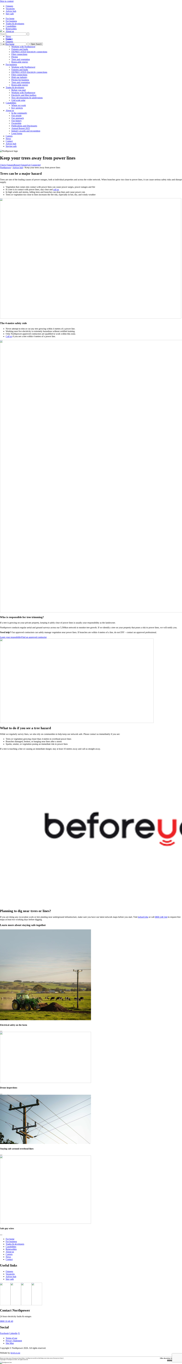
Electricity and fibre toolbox (23, 95)
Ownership (16, 123)
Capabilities (11, 26)
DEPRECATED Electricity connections (29, 52)
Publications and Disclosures (24, 126)
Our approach (17, 118)
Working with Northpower (23, 46)
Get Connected (34, 165)
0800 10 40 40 (6, 1321)
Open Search (36, 44)
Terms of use (11, 1338)
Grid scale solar (18, 100)
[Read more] (1, 1031)
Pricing (14, 57)
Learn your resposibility (10, 637)
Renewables (11, 29)
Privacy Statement (14, 1340)
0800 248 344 (161, 917)
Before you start (18, 90)
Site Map (10, 1343)
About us (10, 31)
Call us (9, 336)
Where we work (18, 105)
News (8, 36)
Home (8, 39)
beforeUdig (143, 917)
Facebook (4, 1333)
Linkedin (13, 1333)
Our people (16, 115)
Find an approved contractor (34, 637)
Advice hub (11, 11)
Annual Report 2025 (20, 128)
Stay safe (10, 13)
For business (11, 21)
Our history (16, 120)
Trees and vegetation (20, 59)
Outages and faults (19, 49)
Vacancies (10, 8)
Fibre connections (19, 54)
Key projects (17, 108)
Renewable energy (19, 62)
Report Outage (20, 165)
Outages (9, 6)
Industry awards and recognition (25, 131)
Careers (9, 136)
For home (10, 18)
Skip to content (7, 1)
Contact (9, 141)
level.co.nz (15, 1353)
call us (56, 189)
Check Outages (7, 165)
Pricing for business (20, 80)
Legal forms (16, 133)
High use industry (19, 77)
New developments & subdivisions (27, 97)
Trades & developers (15, 23)
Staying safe (11, 146)
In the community (19, 113)
